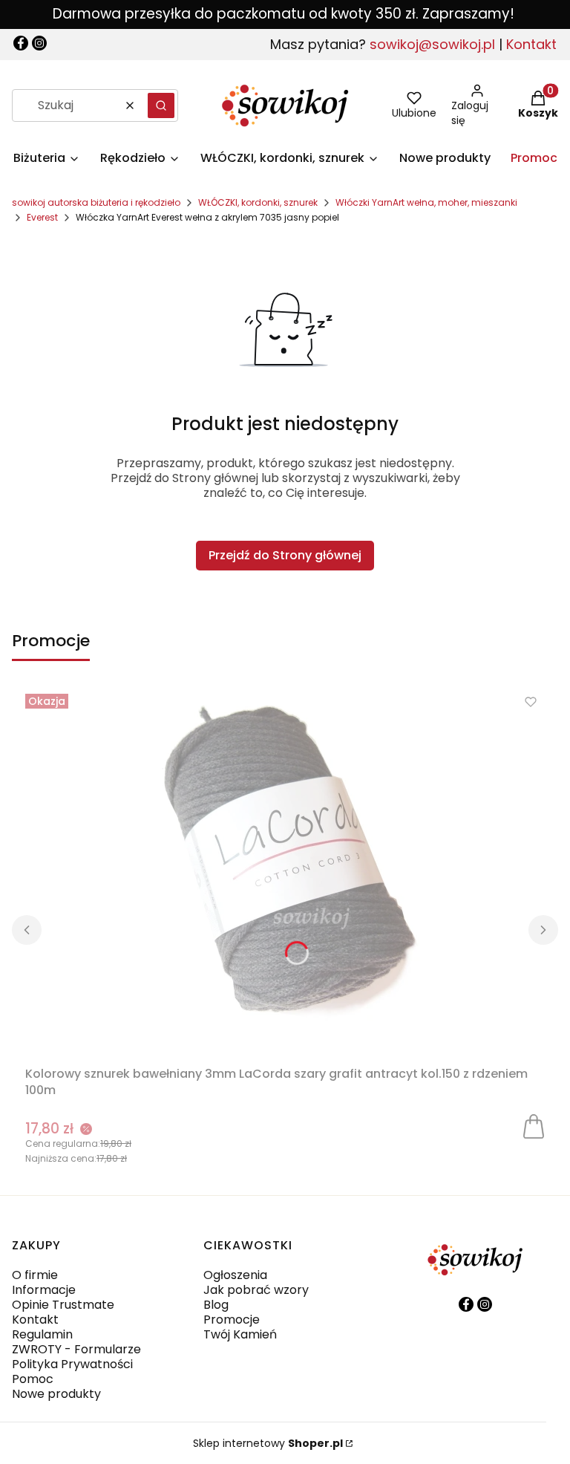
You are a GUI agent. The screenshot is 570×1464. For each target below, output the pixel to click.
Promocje (231, 1319)
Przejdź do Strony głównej (285, 555)
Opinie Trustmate (63, 1304)
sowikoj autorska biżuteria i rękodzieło (96, 202)
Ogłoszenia (235, 1275)
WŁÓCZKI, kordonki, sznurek (258, 202)
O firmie (35, 1275)
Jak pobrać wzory (256, 1289)
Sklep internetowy (268, 1443)
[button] (161, 105)
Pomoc (32, 1378)
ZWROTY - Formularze (76, 1349)
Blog (216, 1304)
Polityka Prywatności (72, 1364)
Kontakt (531, 44)
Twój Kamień (240, 1334)
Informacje (44, 1289)
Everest (42, 217)
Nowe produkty (56, 1393)
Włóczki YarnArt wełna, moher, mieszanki (426, 202)
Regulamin (42, 1334)
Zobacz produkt (533, 1125)
